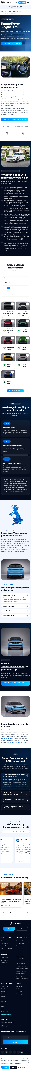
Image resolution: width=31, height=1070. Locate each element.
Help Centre (4, 957)
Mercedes (4, 994)
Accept (5, 1067)
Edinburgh (14, 547)
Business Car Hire (21, 971)
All (8, 288)
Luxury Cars (19, 986)
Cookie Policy (18, 1063)
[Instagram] (6, 1052)
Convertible (14, 288)
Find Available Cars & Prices (10, 43)
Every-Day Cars (20, 994)
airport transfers (15, 598)
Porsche (3, 1001)
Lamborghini (4, 986)
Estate (5, 291)
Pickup (23, 291)
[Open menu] (28, 2)
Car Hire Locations (21, 943)
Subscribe (14, 1042)
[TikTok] (14, 1052)
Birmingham (18, 545)
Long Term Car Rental (22, 968)
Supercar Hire (20, 958)
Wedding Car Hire (21, 966)
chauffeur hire (22, 483)
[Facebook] (2, 1052)
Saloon (5, 293)
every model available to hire (16, 742)
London (3, 545)
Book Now (22, 2)
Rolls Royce (4, 991)
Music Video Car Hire (22, 978)
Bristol (21, 547)
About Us (3, 940)
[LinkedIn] (22, 1052)
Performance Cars (21, 989)
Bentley (3, 996)
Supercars (19, 991)
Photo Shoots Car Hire (22, 976)
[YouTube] (18, 1052)
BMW (2, 1009)
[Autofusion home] (5, 2)
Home (2, 11)
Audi (2, 1006)
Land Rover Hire (17, 11)
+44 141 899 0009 (9, 1022)
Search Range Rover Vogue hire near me (13, 683)
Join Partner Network (6, 948)
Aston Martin (4, 1011)
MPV (18, 291)
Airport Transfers (20, 963)
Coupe (21, 288)
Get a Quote (20, 928)
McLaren (3, 1004)
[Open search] (16, 2)
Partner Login (4, 945)
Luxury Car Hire (20, 956)
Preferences (21, 1067)
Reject (13, 1067)
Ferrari (3, 989)
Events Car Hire (20, 973)
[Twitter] (10, 1052)
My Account (19, 940)
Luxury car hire (6, 738)
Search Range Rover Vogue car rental (14, 119)
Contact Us (4, 962)
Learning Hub (4, 960)
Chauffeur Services (21, 961)
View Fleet (8, 928)
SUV (11, 293)
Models (9, 11)
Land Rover (4, 999)
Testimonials (4, 943)
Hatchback (11, 291)
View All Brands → (6, 1014)
